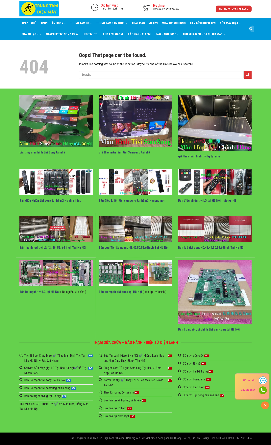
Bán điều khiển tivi (203, 23)
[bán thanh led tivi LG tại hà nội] (56, 229)
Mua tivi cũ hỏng (174, 23)
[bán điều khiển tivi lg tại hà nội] (215, 182)
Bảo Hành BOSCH (167, 34)
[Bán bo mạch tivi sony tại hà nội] (135, 273)
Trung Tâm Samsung (110, 23)
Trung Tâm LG (79, 23)
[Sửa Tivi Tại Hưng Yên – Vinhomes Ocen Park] (39, 9)
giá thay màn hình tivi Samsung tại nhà (124, 152)
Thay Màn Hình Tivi (145, 23)
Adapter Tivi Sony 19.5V (62, 34)
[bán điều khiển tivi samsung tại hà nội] (135, 182)
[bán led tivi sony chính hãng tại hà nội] (215, 229)
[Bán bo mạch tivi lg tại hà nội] (56, 273)
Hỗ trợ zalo (249, 380)
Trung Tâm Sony (52, 23)
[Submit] (250, 29)
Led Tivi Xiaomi (113, 34)
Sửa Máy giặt (229, 23)
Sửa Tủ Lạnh (30, 34)
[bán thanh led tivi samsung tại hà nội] (135, 229)
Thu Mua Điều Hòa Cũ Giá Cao (203, 34)
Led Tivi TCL (91, 34)
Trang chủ (29, 23)
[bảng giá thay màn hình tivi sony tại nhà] (56, 121)
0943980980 (248, 390)
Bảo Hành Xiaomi (139, 34)
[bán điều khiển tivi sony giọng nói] (56, 182)
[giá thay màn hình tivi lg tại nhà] (215, 123)
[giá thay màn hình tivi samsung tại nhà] (135, 121)
